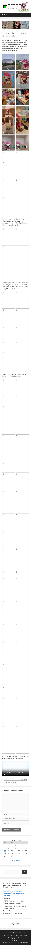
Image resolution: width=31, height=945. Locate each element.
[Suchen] (24, 872)
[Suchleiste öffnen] (28, 15)
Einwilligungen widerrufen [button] (15, 938)
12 (5, 851)
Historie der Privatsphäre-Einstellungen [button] (15, 935)
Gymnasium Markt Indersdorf (12, 891)
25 (26, 853)
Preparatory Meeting (10, 782)
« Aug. (13, 860)
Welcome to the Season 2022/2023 (15, 780)
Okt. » (18, 860)
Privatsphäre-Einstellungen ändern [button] (15, 933)
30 (19, 856)
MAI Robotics (16, 4)
